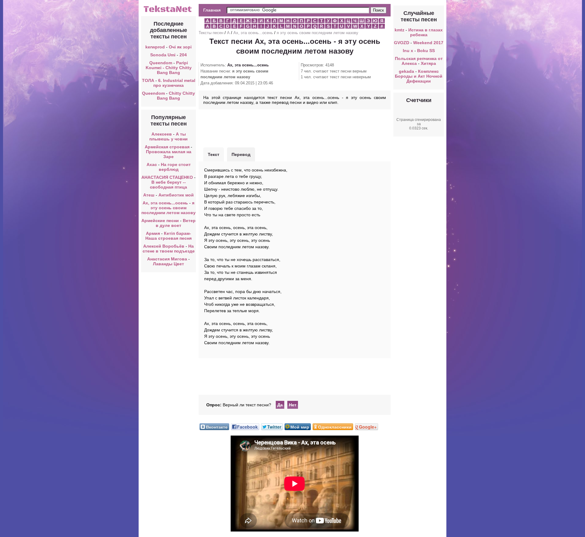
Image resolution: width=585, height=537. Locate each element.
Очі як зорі (180, 46)
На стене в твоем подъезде (169, 248)
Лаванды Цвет (168, 263)
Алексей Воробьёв (163, 246)
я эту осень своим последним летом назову (168, 207)
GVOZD (401, 42)
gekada (406, 71)
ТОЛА (148, 80)
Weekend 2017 (428, 42)
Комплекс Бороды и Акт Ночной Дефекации (418, 76)
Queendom (160, 62)
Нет (292, 404)
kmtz (399, 29)
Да (280, 404)
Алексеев (161, 134)
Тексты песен (211, 32)
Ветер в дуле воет (176, 223)
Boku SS (426, 50)
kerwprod (155, 46)
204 (183, 54)
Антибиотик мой (176, 195)
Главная (212, 10)
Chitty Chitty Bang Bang (176, 96)
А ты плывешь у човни (168, 136)
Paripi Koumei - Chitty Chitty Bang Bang (169, 67)
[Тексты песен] (168, 11)
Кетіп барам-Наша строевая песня (168, 236)
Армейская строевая (167, 146)
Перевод (241, 154)
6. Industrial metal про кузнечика (174, 83)
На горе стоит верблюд (175, 167)
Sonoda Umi (163, 54)
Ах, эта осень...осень (165, 202)
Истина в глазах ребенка (425, 32)
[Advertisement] (295, 127)
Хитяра (428, 63)
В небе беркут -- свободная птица (168, 184)
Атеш (148, 195)
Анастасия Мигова (167, 258)
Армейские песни (160, 220)
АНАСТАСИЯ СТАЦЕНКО (167, 177)
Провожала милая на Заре (168, 154)
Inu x (408, 50)
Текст (213, 154)
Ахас (152, 164)
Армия (153, 233)
